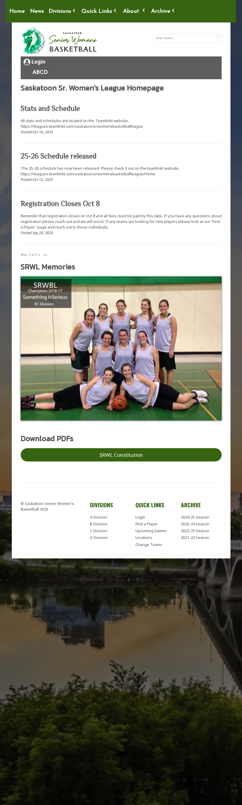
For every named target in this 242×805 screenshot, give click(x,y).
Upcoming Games (151, 527)
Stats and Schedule (50, 108)
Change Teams (148, 541)
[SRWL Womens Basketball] (60, 41)
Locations (143, 534)
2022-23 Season (195, 527)
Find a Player (146, 521)
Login (37, 61)
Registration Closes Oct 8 (60, 204)
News (37, 11)
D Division (99, 534)
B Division (98, 521)
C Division (98, 527)
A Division (98, 514)
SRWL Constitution (121, 451)
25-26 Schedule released (59, 156)
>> (45, 254)
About (132, 11)
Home (17, 11)
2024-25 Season (195, 514)
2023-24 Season (195, 521)
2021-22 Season (195, 534)
